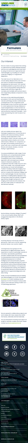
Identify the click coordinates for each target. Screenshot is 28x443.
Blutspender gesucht (8, 426)
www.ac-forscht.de (7, 439)
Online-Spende (4, 377)
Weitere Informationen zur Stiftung (9, 380)
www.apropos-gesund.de (9, 433)
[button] (3, 49)
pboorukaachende (15, 323)
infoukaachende (5, 395)
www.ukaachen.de (5, 396)
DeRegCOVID (5, 279)
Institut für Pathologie (6, 8)
